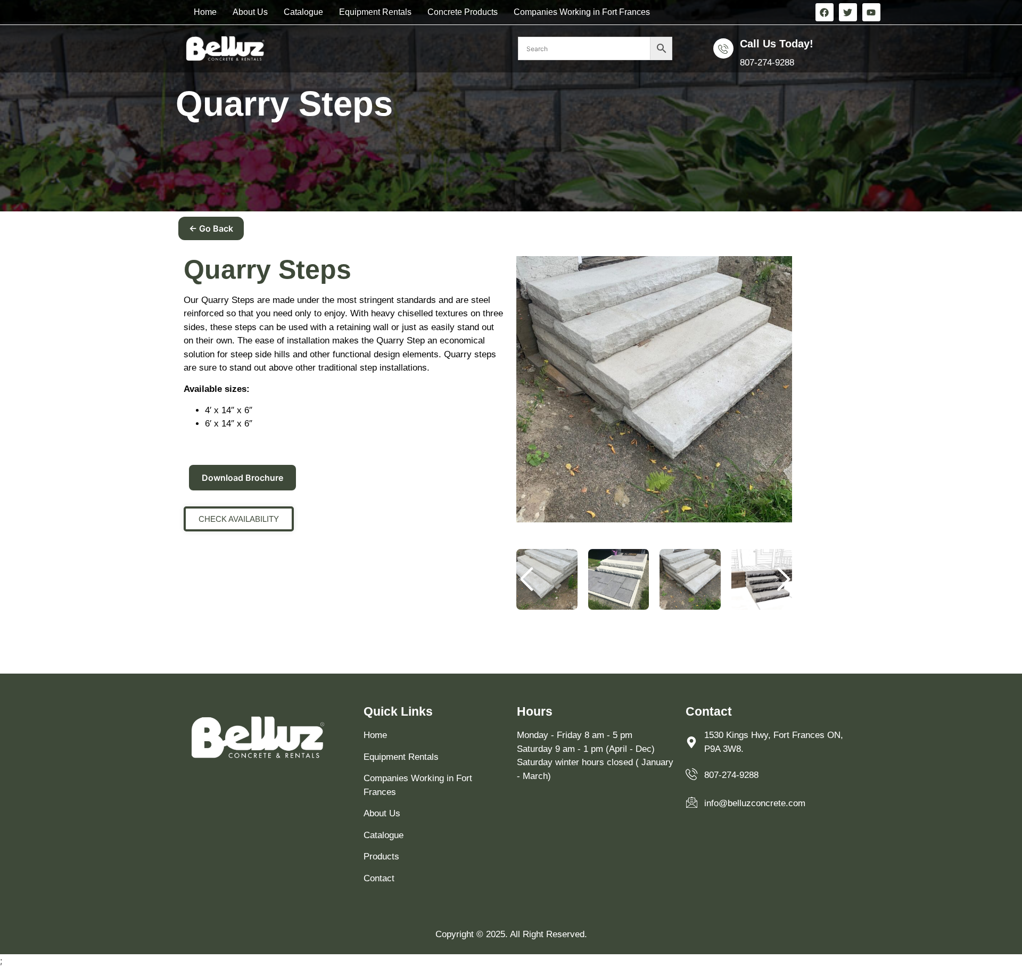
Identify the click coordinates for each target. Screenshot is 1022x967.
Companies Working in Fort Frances (582, 12)
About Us (250, 12)
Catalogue (303, 12)
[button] (783, 579)
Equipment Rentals (375, 12)
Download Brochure (242, 477)
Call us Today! (776, 44)
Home (205, 12)
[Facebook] (824, 12)
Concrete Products (462, 12)
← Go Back (211, 228)
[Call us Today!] (723, 48)
